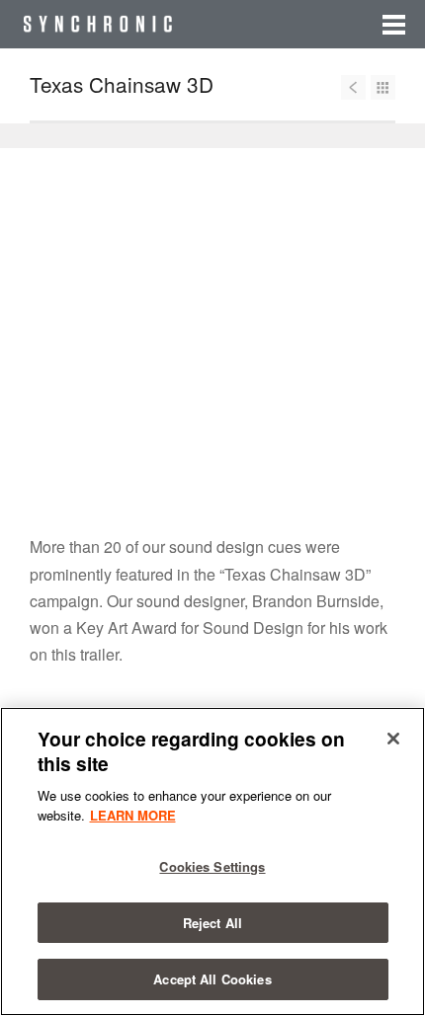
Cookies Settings (212, 866)
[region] (212, 861)
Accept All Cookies (212, 979)
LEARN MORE (133, 815)
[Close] (393, 738)
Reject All (212, 922)
